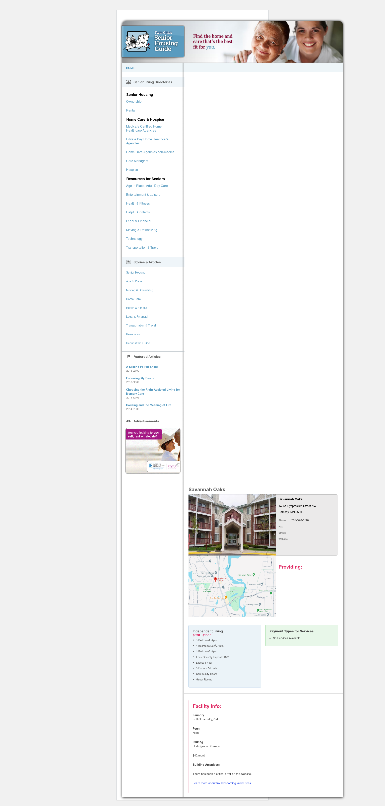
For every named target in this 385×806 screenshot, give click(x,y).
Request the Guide (138, 343)
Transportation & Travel (142, 247)
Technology (134, 238)
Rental (131, 110)
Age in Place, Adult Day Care (147, 185)
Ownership (134, 101)
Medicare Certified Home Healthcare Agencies (144, 128)
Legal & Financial (138, 221)
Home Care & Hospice (145, 119)
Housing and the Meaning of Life (148, 405)
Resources (133, 334)
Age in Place (134, 281)
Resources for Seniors (145, 178)
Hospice (132, 169)
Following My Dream (140, 378)
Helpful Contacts (138, 212)
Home (130, 68)
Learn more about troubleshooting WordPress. (222, 783)
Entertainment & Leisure (143, 194)
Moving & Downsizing (141, 229)
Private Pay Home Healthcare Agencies (147, 141)
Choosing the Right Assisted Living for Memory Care (153, 391)
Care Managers (137, 160)
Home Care (133, 299)
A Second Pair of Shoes (142, 367)
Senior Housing (139, 94)
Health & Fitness (138, 203)
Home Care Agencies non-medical (150, 152)
